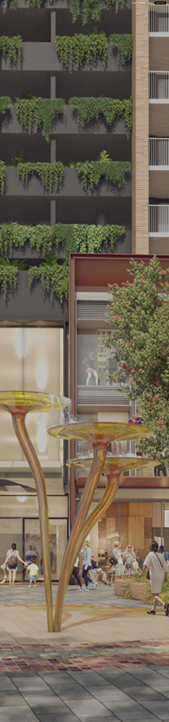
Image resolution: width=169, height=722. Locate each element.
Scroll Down (85, 715)
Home (134, 3)
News (150, 3)
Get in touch (160, 3)
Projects (142, 3)
